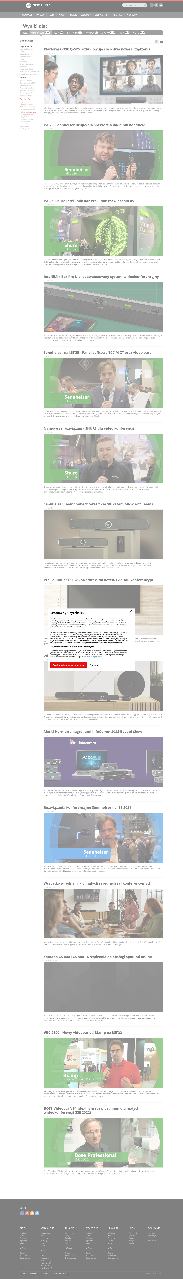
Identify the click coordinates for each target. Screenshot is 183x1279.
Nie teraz (94, 665)
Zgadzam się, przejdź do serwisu (69, 665)
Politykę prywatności (94, 625)
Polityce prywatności (94, 656)
